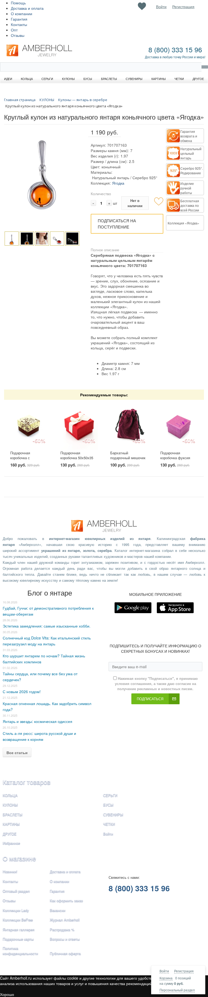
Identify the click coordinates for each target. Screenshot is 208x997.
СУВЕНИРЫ (113, 814)
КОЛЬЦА (10, 795)
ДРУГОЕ (10, 833)
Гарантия (19, 19)
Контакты (19, 24)
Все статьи (17, 752)
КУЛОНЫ (10, 804)
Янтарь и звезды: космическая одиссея (37, 721)
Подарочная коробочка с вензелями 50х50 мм (27, 457)
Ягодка (118, 183)
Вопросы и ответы (65, 938)
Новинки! (10, 871)
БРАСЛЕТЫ (12, 814)
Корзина (166, 978)
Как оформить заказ (66, 900)
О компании (21, 13)
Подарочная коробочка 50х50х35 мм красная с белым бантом (77, 460)
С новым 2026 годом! (22, 691)
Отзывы (17, 35)
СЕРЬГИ (110, 795)
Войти (164, 971)
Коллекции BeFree (18, 919)
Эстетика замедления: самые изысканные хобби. (46, 626)
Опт (14, 30)
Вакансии (57, 910)
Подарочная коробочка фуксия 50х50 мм (175, 457)
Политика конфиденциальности (20, 950)
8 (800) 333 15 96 (175, 49)
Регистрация (184, 971)
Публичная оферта (65, 953)
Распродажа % (62, 929)
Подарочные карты (18, 938)
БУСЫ (108, 804)
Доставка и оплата (27, 8)
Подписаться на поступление (117, 224)
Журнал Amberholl (65, 919)
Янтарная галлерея (18, 929)
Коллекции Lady (16, 910)
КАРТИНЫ (11, 823)
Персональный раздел (177, 990)
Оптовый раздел (16, 890)
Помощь (18, 2)
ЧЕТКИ (109, 823)
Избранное (11, 842)
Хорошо (7, 994)
